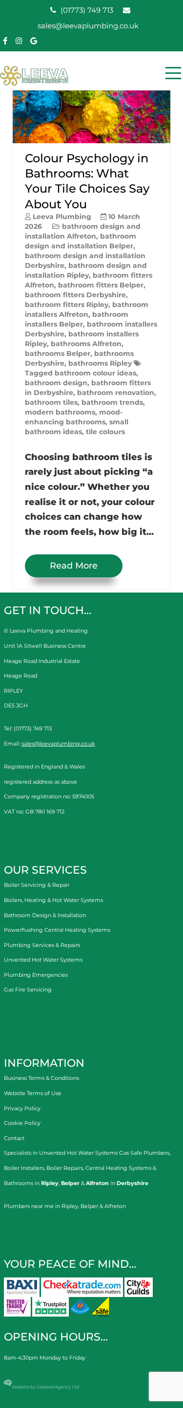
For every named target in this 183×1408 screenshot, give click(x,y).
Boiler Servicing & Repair (36, 884)
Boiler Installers (24, 1168)
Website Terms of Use (32, 1093)
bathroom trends (112, 402)
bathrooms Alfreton (86, 343)
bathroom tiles (51, 402)
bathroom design (56, 382)
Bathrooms (18, 1183)
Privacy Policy (22, 1108)
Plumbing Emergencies (36, 974)
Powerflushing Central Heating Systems (57, 929)
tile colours (105, 431)
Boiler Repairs (64, 1168)
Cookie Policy (22, 1123)
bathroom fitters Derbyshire (75, 294)
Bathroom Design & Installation (45, 915)
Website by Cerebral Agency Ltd (45, 1386)
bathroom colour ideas (95, 373)
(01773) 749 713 (86, 10)
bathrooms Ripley (100, 363)
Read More (74, 565)
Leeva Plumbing (62, 216)
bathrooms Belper (57, 353)
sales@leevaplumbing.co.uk (58, 743)
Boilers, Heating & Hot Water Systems (53, 900)
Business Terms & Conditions (41, 1078)
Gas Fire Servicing (28, 989)
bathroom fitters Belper (100, 285)
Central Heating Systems (118, 1168)
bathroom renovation (115, 392)
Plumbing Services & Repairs (42, 945)
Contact (14, 1138)
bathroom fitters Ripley (66, 304)
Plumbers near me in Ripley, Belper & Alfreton (65, 1206)
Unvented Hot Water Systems (43, 959)
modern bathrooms (60, 412)
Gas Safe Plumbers (144, 1152)
